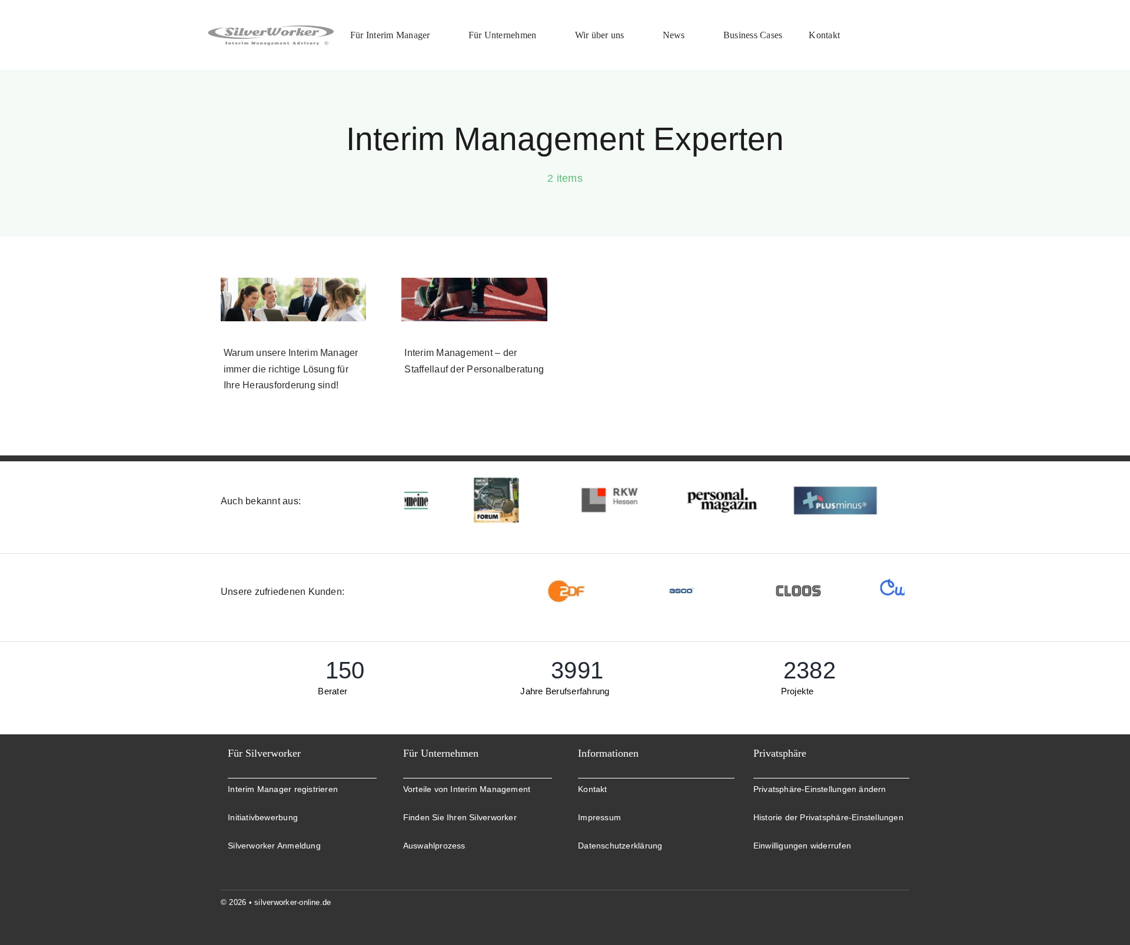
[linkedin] (904, 902)
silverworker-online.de (292, 902)
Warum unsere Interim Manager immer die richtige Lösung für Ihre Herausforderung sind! (291, 369)
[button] (831, 789)
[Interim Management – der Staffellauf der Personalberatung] (474, 299)
